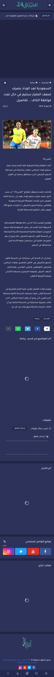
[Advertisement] (27, 49)
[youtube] (33, 551)
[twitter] (21, 551)
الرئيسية (45, 83)
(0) (4, 107)
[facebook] (45, 551)
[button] (37, 328)
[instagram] (8, 551)
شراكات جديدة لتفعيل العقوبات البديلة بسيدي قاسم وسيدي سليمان (19, 16)
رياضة (32, 83)
